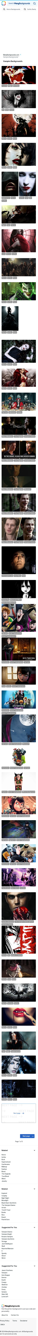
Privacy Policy (4, 1321)
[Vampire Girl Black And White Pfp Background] (19, 589)
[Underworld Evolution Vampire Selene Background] (19, 1064)
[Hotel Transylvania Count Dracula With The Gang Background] (19, 853)
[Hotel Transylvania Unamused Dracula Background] (19, 781)
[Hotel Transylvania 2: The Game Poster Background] (19, 699)
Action (4, 1207)
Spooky (4, 1253)
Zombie (4, 1287)
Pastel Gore (6, 1219)
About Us (5, 1315)
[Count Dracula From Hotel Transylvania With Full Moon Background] (19, 728)
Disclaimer (23, 1321)
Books (4, 1212)
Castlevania (6, 1164)
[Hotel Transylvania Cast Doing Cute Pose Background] (19, 757)
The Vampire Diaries (8, 1205)
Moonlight (5, 1200)
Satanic (4, 1292)
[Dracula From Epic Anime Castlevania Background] (19, 877)
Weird (3, 1179)
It (2, 1251)
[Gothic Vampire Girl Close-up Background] (27, 184)
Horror (4, 1155)
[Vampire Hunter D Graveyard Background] (19, 125)
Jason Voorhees (7, 1270)
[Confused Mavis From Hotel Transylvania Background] (19, 675)
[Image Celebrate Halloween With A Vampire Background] (19, 291)
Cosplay (4, 1196)
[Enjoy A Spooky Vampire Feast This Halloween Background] (19, 401)
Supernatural (6, 1162)
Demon (4, 1277)
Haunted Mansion (8, 1248)
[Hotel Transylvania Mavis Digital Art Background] (19, 829)
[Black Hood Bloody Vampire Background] (10, 184)
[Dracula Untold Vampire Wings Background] (19, 992)
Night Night (5, 1198)
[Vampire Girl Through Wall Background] (19, 99)
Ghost (4, 1256)
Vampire (4, 1273)
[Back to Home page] (4, 3)
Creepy (4, 1282)
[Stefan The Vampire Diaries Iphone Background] (19, 906)
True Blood (5, 1176)
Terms (14, 1321)
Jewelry (4, 1181)
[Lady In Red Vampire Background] (19, 377)
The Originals (6, 1174)
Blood (3, 1171)
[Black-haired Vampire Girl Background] (19, 1040)
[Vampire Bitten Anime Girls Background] (19, 968)
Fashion (4, 1169)
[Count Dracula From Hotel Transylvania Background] (19, 649)
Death (4, 1280)
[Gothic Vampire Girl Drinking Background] (19, 1088)
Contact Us (15, 1315)
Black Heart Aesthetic (9, 1203)
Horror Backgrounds (13, 9)
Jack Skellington (7, 1244)
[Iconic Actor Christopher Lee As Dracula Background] (19, 560)
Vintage (4, 1241)
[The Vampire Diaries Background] (19, 267)
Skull (3, 1246)
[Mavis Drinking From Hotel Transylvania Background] (19, 805)
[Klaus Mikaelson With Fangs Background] (19, 502)
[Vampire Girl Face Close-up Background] (19, 154)
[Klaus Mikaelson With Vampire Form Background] (19, 529)
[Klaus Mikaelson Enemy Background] (19, 425)
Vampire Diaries (7, 1232)
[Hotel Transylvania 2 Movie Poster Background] (19, 618)
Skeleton (5, 1285)
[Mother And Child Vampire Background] (19, 241)
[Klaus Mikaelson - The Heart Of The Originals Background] (19, 476)
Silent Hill (5, 1294)
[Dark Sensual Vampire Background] (19, 214)
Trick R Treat (6, 1210)
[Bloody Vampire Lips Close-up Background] (19, 1016)
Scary (3, 1289)
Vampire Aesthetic (8, 1239)
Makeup (4, 1167)
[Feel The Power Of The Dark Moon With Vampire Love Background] (10, 318)
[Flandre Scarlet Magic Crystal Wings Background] (19, 75)
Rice (3, 1215)
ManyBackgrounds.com (11, 55)
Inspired (4, 1193)
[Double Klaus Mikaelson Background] (19, 449)
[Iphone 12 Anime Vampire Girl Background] (19, 939)
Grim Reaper (6, 1275)
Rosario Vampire (7, 1236)
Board (4, 1217)
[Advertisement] (19, 32)
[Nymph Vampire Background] (19, 351)
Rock (3, 1159)
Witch (3, 1258)
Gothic (4, 1157)
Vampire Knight (7, 1234)
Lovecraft (5, 1296)
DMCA (3, 1324)
